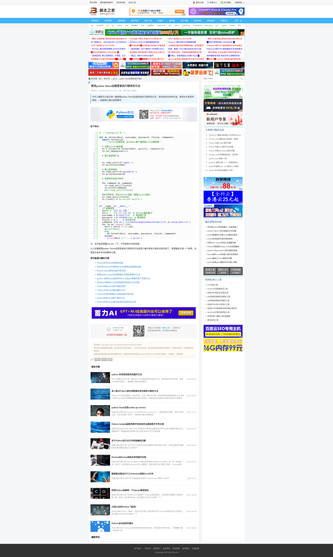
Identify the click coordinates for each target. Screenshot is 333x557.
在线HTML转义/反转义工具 (218, 304)
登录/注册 (200, 2)
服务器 (172, 21)
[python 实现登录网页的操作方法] (100, 377)
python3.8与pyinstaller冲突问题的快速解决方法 (225, 250)
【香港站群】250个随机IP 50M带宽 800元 (147, 49)
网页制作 (108, 21)
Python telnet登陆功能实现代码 (111, 271)
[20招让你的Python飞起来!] (100, 509)
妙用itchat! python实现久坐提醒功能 (221, 243)
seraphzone (186, 25)
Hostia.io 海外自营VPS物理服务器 (182, 42)
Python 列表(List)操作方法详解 (221, 147)
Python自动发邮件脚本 (122, 523)
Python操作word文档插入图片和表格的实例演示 (226, 254)
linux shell (208, 25)
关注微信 (227, 2)
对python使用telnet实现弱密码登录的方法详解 (118, 282)
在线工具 (132, 2)
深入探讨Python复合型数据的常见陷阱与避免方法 (134, 391)
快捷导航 (239, 2)
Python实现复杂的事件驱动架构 (220, 239)
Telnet (104, 359)
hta (108, 25)
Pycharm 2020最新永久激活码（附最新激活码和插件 (230, 139)
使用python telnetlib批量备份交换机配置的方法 (118, 274)
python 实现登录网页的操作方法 (126, 374)
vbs (92, 25)
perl (127, 25)
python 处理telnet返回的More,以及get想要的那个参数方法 (123, 278)
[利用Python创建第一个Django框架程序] (100, 493)
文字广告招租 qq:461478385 (180, 39)
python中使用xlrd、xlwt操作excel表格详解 (225, 166)
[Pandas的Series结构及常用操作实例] (100, 460)
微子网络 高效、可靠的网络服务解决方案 (185, 52)
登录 (110, 359)
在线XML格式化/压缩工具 (217, 293)
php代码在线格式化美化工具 (218, 297)
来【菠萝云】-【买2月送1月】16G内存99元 (109, 42)
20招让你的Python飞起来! (123, 507)
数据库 (160, 21)
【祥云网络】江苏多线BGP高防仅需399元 (224, 52)
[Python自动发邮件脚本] (100, 526)
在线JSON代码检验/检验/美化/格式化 (222, 308)
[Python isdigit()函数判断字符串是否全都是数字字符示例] (100, 427)
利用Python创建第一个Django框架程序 (130, 490)
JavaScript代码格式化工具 (217, 289)
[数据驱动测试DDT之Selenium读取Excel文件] (100, 476)
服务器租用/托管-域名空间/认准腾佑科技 (223, 56)
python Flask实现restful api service (128, 407)
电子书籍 (184, 21)
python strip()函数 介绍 (218, 159)
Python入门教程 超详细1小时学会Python (225, 135)
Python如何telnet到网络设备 (110, 263)
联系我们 (157, 548)
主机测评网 (120, 2)
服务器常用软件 (106, 2)
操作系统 (197, 21)
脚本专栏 (135, 21)
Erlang (232, 25)
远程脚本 (150, 25)
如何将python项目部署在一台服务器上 (222, 227)
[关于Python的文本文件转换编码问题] (100, 443)
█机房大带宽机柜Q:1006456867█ (221, 42)
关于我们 (137, 548)
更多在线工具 (212, 320)
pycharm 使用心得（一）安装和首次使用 (225, 162)
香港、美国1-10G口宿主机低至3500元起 (184, 49)
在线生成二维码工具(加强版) (218, 316)
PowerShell (198, 25)
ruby (169, 25)
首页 (100, 79)
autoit (177, 25)
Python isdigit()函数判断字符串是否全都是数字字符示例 (137, 424)
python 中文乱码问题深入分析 (221, 170)
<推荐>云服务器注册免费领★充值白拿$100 (108, 39)
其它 (239, 25)
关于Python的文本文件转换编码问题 (128, 441)
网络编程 (121, 21)
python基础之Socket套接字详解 (219, 258)
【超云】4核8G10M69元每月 (141, 56)
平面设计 (224, 21)
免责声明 (166, 548)
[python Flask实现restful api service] (100, 410)
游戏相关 (135, 25)
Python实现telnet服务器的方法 (111, 290)
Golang (224, 25)
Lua (216, 25)
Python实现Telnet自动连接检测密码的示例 (116, 302)
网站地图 (176, 548)
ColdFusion (161, 25)
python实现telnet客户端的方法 (111, 298)
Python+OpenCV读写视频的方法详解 (221, 231)
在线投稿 (195, 548)
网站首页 (95, 21)
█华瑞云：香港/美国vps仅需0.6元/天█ (183, 56)
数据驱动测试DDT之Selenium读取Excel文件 (132, 474)
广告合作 (147, 548)
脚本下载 (148, 21)
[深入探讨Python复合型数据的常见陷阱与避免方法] (100, 394)
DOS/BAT (100, 25)
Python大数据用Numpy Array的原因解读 (223, 247)
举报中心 (213, 2)
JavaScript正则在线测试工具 (218, 312)
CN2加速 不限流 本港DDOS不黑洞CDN (146, 39)
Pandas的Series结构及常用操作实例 (128, 457)
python (119, 25)
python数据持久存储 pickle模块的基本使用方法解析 (227, 235)
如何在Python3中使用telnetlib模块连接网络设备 (119, 267)
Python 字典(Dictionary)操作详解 (222, 151)
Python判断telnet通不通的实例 (111, 286)
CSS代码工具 (212, 285)
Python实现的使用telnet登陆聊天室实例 (115, 294)
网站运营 (210, 21)
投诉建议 (185, 548)
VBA (142, 25)
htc (113, 25)
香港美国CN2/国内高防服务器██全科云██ (108, 59)
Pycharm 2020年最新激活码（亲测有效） (225, 155)
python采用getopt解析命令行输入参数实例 (224, 262)
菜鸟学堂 (93, 2)
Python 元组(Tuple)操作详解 (220, 143)
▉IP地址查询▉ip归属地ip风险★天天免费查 (147, 45)
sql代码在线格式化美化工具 (218, 300)
